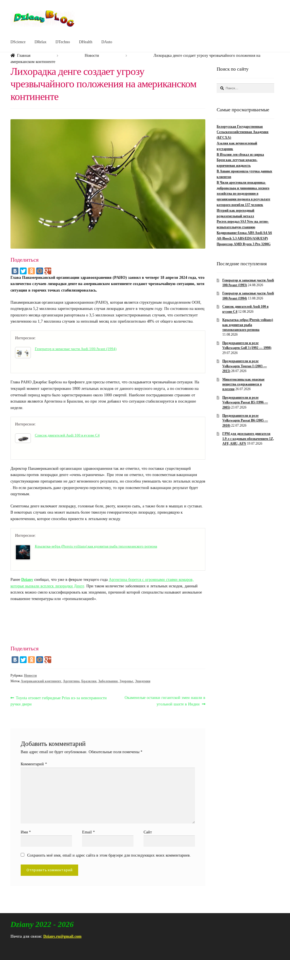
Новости (92, 55)
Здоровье (126, 681)
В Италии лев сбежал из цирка (240, 155)
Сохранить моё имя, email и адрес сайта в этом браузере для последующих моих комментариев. (109, 855)
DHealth (85, 42)
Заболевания (108, 681)
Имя (26, 832)
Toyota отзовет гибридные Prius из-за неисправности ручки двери (58, 701)
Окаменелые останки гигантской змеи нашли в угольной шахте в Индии (164, 701)
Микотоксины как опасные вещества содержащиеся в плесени (243, 384)
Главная (23, 55)
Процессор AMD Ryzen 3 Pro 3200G (243, 244)
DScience (17, 42)
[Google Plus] (47, 271)
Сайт (148, 832)
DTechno (63, 42)
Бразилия (89, 681)
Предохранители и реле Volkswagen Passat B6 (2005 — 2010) (245, 420)
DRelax (40, 42)
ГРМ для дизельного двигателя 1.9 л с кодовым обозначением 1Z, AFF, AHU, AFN (248, 439)
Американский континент (41, 681)
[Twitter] (23, 271)
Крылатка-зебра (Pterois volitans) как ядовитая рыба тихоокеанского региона (96, 546)
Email (88, 832)
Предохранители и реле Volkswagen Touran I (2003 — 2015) (244, 366)
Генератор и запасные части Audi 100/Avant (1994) (75, 349)
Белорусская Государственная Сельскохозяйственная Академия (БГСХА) (242, 132)
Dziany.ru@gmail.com (62, 936)
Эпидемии (142, 681)
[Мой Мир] (39, 271)
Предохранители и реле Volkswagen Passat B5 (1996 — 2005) (245, 402)
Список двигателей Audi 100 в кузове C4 (67, 435)
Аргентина (71, 681)
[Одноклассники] (31, 271)
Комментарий (34, 764)
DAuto (106, 42)
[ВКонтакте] (15, 271)
